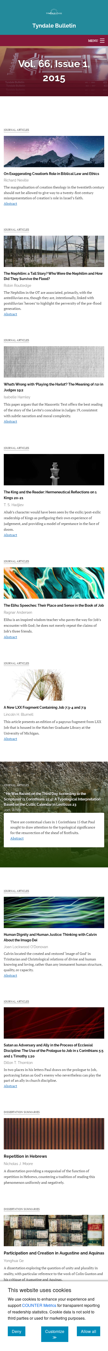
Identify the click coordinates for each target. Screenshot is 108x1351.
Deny (18, 1331)
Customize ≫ (56, 1334)
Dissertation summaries (22, 1112)
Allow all (90, 1331)
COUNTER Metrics (39, 1305)
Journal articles (16, 130)
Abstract (10, 203)
